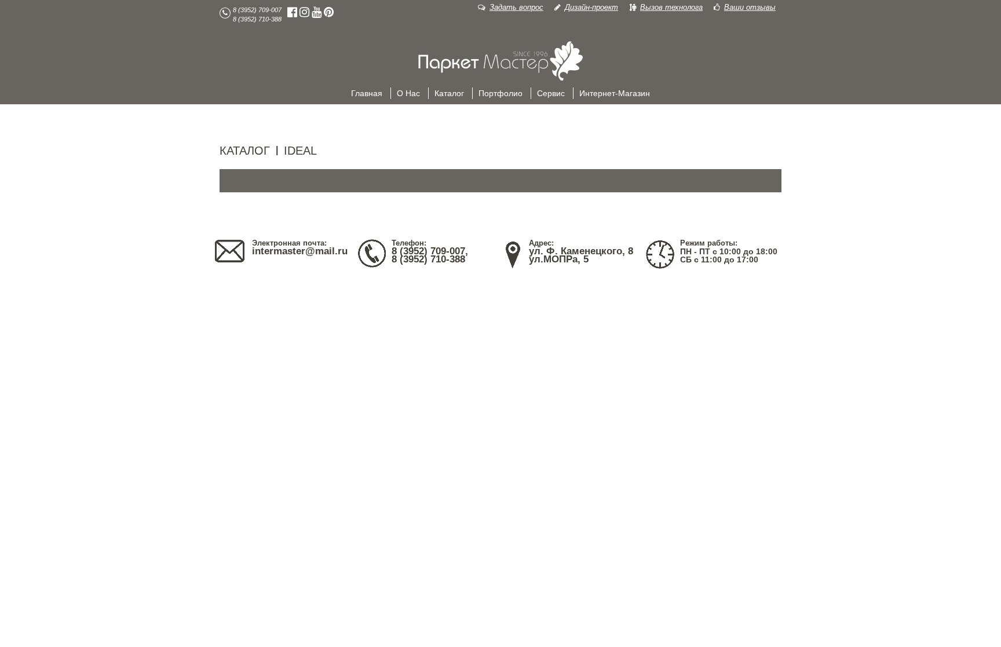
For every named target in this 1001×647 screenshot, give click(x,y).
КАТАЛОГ (245, 150)
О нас (408, 93)
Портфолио (500, 93)
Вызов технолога (671, 7)
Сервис (551, 93)
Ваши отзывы (750, 7)
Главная (366, 93)
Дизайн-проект (591, 7)
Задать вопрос (516, 7)
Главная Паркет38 (500, 61)
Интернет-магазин (614, 93)
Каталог (449, 93)
